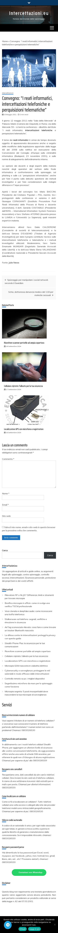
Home (5, 41)
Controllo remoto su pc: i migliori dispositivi (25, 678)
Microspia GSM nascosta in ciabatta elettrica (26, 665)
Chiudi (22, 929)
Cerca (5, 550)
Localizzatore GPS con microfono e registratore (23, 429)
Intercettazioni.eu (29, 13)
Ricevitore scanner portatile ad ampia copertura (24, 343)
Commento (8, 459)
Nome (5, 493)
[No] (54, 924)
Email (5, 504)
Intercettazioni (7, 93)
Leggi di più (34, 929)
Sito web (6, 516)
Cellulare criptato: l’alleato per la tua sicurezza (23, 386)
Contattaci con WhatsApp (30, 872)
